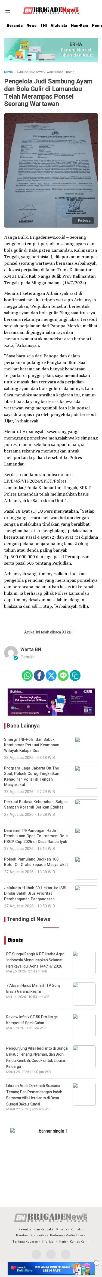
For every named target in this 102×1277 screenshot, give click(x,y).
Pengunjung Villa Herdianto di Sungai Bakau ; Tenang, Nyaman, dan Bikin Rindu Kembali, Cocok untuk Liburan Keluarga (37, 1057)
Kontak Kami (79, 1242)
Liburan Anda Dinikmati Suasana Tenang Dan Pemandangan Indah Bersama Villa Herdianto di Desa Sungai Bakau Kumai (34, 1095)
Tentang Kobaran (25, 1242)
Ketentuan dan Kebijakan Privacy (42, 1229)
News (31, 25)
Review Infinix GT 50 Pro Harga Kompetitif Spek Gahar (32, 1020)
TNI (43, 25)
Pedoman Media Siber (66, 1235)
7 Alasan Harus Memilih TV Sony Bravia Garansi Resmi (33, 988)
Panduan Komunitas (31, 1235)
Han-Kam (79, 25)
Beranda (15, 25)
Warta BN (30, 649)
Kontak (76, 1229)
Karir (62, 1242)
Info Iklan (48, 1242)
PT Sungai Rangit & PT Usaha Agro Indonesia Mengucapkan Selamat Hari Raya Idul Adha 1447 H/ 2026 (35, 960)
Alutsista (59, 25)
